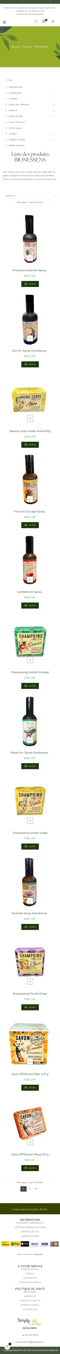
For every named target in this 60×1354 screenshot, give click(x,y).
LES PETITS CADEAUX (30, 1305)
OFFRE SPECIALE (16, 145)
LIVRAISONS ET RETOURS (30, 1282)
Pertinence (30, 196)
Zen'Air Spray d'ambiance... (30, 351)
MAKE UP (13, 110)
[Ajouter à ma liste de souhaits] (30, 258)
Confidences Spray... (30, 592)
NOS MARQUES (30, 1278)
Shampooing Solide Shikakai (30, 672)
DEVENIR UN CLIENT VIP (30, 1300)
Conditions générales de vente (30, 1227)
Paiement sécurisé (30, 1236)
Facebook (38, 1254)
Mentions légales (30, 1231)
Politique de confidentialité (30, 1223)
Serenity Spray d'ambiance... (30, 913)
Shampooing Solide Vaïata (30, 833)
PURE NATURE (15, 116)
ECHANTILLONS (30, 1309)
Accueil (9, 80)
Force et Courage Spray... (30, 511)
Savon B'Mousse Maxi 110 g (30, 1074)
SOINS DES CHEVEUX (19, 104)
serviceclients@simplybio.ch (30, 1342)
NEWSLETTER (30, 1296)
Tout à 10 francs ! (17, 122)
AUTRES (13, 134)
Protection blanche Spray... (30, 270)
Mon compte (30, 1292)
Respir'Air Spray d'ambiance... (30, 753)
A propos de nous (30, 1269)
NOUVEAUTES (16, 87)
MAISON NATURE (17, 139)
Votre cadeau (15, 128)
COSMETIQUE (15, 93)
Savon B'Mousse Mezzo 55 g (30, 1154)
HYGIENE (13, 98)
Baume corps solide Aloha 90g (30, 431)
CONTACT (30, 1273)
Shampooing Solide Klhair (30, 994)
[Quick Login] (52, 21)
